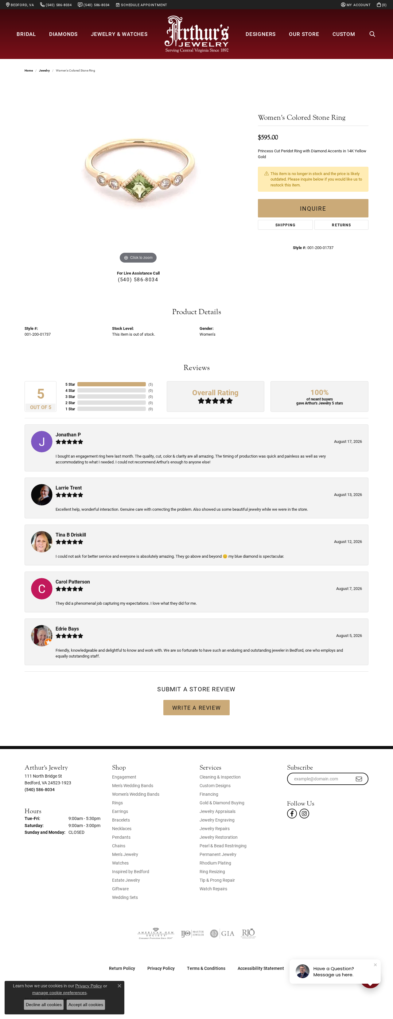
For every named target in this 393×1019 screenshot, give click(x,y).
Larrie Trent (69, 487)
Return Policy (122, 968)
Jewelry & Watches (119, 33)
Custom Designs (215, 785)
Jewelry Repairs (215, 828)
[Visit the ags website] (156, 933)
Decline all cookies (44, 1004)
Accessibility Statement (261, 968)
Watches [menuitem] (120, 863)
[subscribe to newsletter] (359, 778)
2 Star (70, 402)
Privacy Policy (161, 968)
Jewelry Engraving (217, 820)
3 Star (70, 396)
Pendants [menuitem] (121, 837)
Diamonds (63, 33)
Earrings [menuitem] (120, 811)
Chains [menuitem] (118, 846)
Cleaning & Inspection (220, 777)
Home (29, 70)
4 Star (70, 390)
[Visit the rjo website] (248, 933)
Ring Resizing (212, 871)
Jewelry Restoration (219, 837)
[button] (356, 4)
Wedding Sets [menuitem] (125, 897)
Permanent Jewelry (218, 854)
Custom (344, 33)
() (150, 384)
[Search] (372, 34)
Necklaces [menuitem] (121, 828)
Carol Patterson (73, 581)
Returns (341, 224)
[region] (138, 173)
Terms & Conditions (206, 968)
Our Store (304, 33)
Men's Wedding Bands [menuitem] (132, 785)
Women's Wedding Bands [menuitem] (135, 794)
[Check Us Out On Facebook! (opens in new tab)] (292, 813)
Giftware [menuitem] (120, 889)
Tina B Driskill (71, 534)
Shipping (285, 224)
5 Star (70, 384)
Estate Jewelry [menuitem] (126, 880)
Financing (209, 794)
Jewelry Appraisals (217, 811)
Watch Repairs (213, 889)
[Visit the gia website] (222, 933)
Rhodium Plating (215, 863)
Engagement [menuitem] (124, 777)
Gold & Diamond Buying (222, 803)
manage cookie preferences (59, 992)
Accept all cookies (85, 1004)
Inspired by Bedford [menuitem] (130, 871)
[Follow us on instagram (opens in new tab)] (304, 813)
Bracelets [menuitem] (121, 820)
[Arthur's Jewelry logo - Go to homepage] (196, 34)
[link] (20, 4)
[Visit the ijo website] (192, 933)
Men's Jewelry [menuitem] (125, 854)
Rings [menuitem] (117, 803)
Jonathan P (68, 434)
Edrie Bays (67, 628)
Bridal (26, 33)
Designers (261, 33)
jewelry (44, 70)
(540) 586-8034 (138, 279)
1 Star (70, 408)
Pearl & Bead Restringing (223, 846)
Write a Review (196, 707)
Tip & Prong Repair (217, 880)
